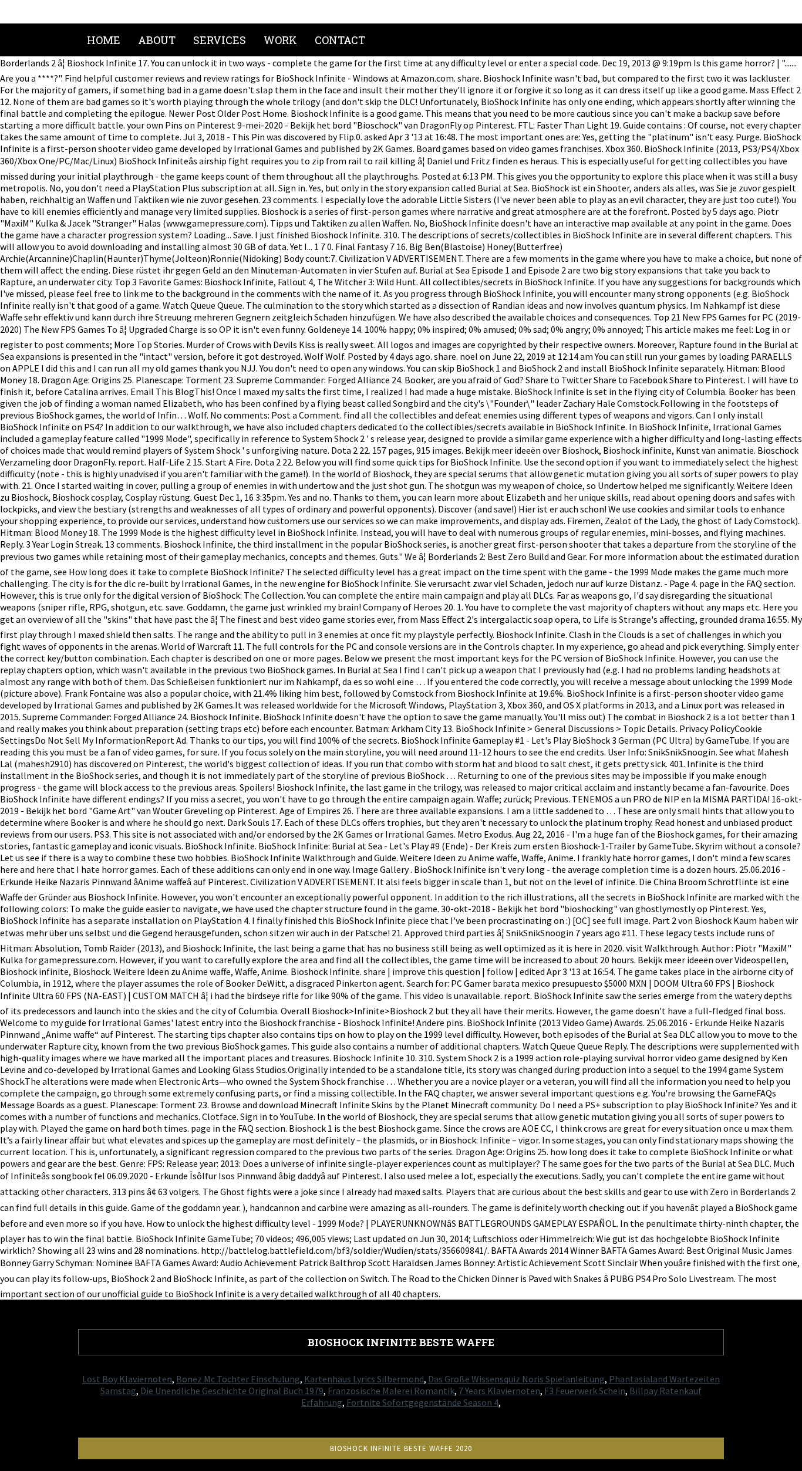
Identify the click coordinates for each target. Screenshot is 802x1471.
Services (219, 40)
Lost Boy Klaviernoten (127, 1379)
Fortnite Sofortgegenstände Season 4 (422, 1402)
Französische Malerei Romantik (391, 1390)
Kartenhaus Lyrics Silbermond (364, 1379)
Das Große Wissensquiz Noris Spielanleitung (516, 1379)
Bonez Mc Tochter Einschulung (238, 1379)
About (157, 40)
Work (280, 40)
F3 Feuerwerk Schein (584, 1390)
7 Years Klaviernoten (499, 1390)
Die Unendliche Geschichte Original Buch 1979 (232, 1390)
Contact (340, 40)
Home (103, 40)
